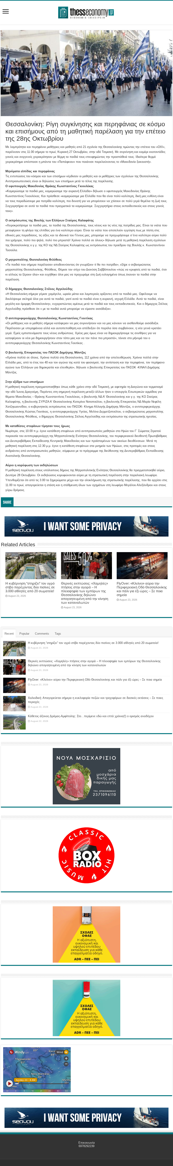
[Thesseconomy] (86, 11)
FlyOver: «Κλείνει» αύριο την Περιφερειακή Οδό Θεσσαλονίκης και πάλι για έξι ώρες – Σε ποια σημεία (142, 589)
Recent (9, 633)
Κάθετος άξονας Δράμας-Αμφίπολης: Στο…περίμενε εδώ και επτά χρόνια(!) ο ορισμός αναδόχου (91, 716)
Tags (58, 633)
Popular (24, 633)
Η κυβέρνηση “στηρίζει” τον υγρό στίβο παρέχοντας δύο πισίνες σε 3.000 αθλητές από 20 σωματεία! (30, 587)
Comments (42, 633)
